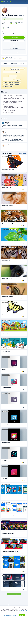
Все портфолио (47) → (14, 594)
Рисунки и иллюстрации (7, 86)
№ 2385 (22, 69)
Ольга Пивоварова (10, 15)
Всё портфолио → (23, 153)
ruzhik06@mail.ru (15, 48)
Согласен (22, 615)
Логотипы (5, 82)
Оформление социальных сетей (14, 82)
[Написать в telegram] (14, 45)
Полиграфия (17, 84)
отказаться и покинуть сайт (10, 615)
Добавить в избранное (14, 42)
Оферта (9, 604)
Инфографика (17, 80)
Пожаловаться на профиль (14, 52)
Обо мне (5, 63)
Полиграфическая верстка (8, 84)
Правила (3, 604)
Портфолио (14, 63)
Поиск (23, 602)
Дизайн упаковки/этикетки (8, 80)
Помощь (18, 602)
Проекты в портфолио (7, 153)
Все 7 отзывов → (23, 119)
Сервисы (12, 602)
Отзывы (23, 63)
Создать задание (14, 40)
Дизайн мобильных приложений (9, 78)
